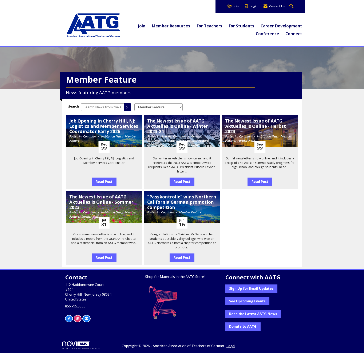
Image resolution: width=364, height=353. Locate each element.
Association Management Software (81, 348)
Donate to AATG (243, 326)
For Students (241, 25)
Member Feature (197, 141)
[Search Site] (292, 6)
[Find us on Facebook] (69, 318)
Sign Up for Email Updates (251, 288)
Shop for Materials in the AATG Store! (175, 276)
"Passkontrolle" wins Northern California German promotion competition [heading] (181, 202)
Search (73, 106)
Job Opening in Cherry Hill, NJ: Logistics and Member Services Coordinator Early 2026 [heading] (103, 126)
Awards (166, 136)
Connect (293, 33)
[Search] (127, 107)
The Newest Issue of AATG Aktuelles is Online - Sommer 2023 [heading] (101, 202)
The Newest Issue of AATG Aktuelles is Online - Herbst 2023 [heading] (255, 126)
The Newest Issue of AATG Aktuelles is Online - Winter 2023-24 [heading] (177, 126)
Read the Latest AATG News (253, 313)
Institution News (112, 136)
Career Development (281, 25)
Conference (267, 33)
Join (141, 25)
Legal (230, 346)
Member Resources (171, 25)
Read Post (104, 181)
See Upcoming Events (247, 301)
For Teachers (209, 25)
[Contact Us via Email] (86, 318)
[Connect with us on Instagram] (78, 318)
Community (91, 136)
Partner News (156, 145)
